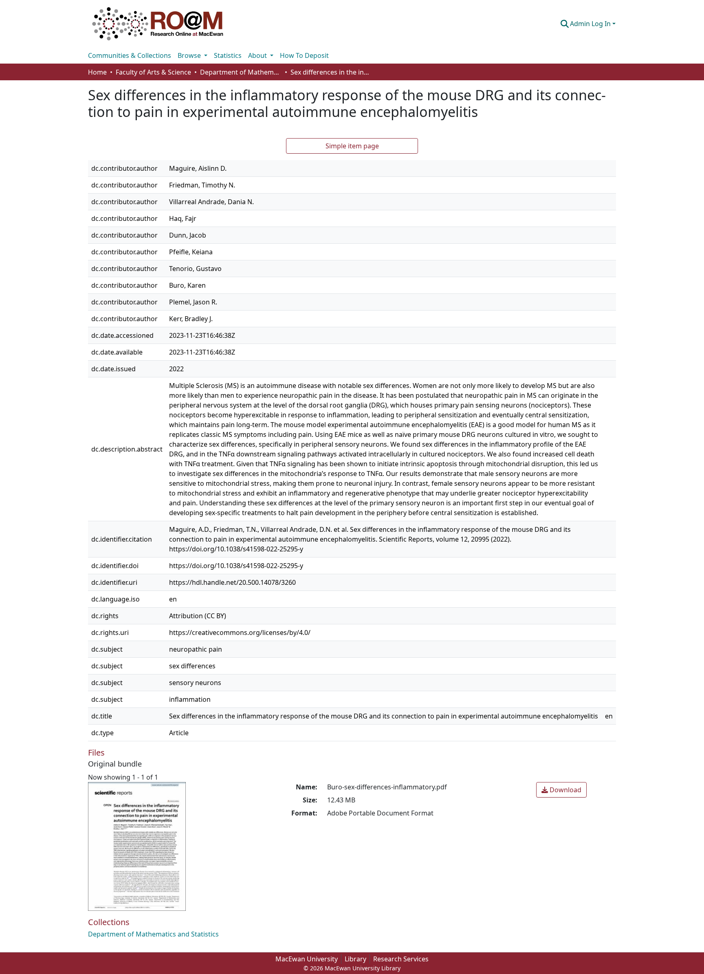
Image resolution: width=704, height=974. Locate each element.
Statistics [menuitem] (228, 55)
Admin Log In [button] (591, 23)
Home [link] (97, 72)
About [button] (258, 55)
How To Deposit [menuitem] (304, 55)
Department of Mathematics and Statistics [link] (241, 72)
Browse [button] (190, 55)
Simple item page (352, 145)
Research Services (401, 958)
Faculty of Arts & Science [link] (153, 72)
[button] (157, 23)
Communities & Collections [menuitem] (129, 55)
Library (355, 958)
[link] (561, 790)
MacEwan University (306, 958)
